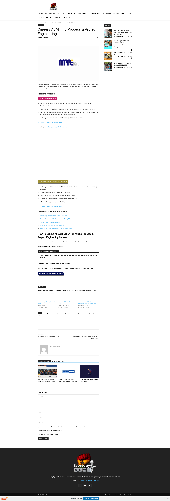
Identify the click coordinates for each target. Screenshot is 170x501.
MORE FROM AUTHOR (58, 361)
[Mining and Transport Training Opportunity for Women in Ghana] (47, 371)
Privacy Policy (108, 495)
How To (57, 17)
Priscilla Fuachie (43, 37)
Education (71, 13)
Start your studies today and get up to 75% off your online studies (123, 32)
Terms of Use (123, 495)
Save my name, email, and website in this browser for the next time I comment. (62, 427)
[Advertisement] (68, 142)
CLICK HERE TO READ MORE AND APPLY (51, 122)
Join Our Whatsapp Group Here (91, 498)
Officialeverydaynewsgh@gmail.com (88, 480)
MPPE (40, 315)
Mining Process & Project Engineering (84, 313)
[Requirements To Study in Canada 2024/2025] (108, 66)
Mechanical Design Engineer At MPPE (48, 336)
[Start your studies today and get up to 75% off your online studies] (108, 33)
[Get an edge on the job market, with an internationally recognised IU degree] (108, 44)
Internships (107, 13)
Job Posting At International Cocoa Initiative (53, 216)
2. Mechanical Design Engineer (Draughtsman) (53, 181)
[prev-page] (39, 385)
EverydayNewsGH (118, 36)
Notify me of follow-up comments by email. (51, 430)
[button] (85, 498)
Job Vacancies (50, 13)
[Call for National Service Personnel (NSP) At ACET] (89, 371)
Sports (41, 17)
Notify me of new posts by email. (48, 434)
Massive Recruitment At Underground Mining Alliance (56, 219)
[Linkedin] (51, 41)
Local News (61, 13)
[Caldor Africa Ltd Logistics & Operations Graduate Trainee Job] (68, 371)
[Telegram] (56, 41)
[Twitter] (43, 41)
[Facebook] (39, 41)
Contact (130, 495)
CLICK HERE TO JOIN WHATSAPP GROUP (51, 274)
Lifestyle (49, 17)
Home (41, 13)
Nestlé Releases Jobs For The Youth (55, 127)
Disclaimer (116, 495)
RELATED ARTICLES (44, 361)
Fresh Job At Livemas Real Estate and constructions (56, 228)
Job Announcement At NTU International (52, 225)
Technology (67, 17)
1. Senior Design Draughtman (47, 98)
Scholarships (95, 13)
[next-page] (42, 385)
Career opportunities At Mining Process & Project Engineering (58, 313)
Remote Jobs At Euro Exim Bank (50, 222)
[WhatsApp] (47, 41)
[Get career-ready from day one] (108, 56)
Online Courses (118, 13)
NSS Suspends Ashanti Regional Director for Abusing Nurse (86, 337)
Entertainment (82, 13)
